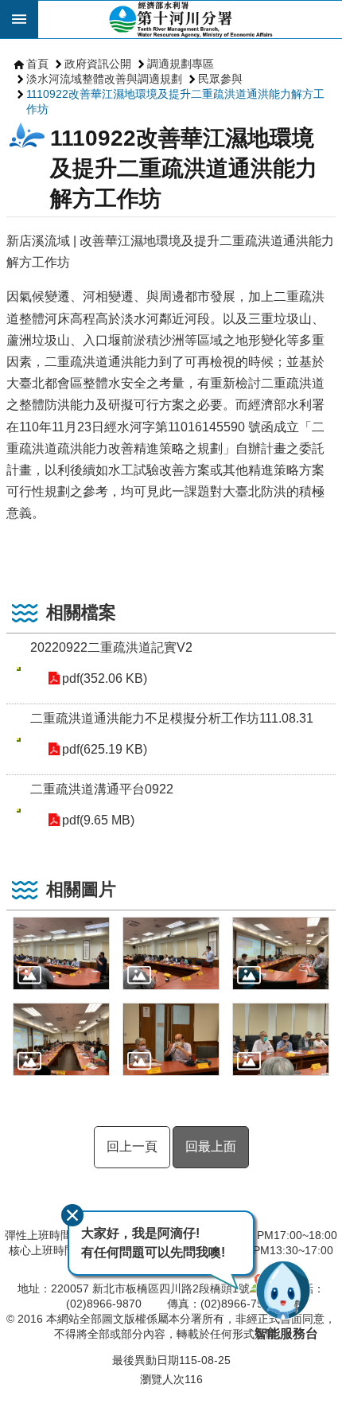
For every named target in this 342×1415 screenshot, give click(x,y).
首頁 (37, 63)
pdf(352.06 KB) (104, 678)
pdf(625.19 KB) (104, 749)
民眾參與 (220, 78)
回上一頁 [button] (132, 1146)
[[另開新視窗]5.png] (171, 1039)
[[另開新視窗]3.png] (280, 953)
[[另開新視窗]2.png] (171, 953)
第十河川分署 (190, 19)
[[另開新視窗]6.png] (280, 1039)
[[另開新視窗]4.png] (61, 1039)
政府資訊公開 (97, 63)
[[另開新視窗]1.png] (61, 953)
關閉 (72, 1215)
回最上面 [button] (210, 1146)
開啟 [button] (19, 19)
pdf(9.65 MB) (98, 820)
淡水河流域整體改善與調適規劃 (104, 78)
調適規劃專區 (180, 63)
